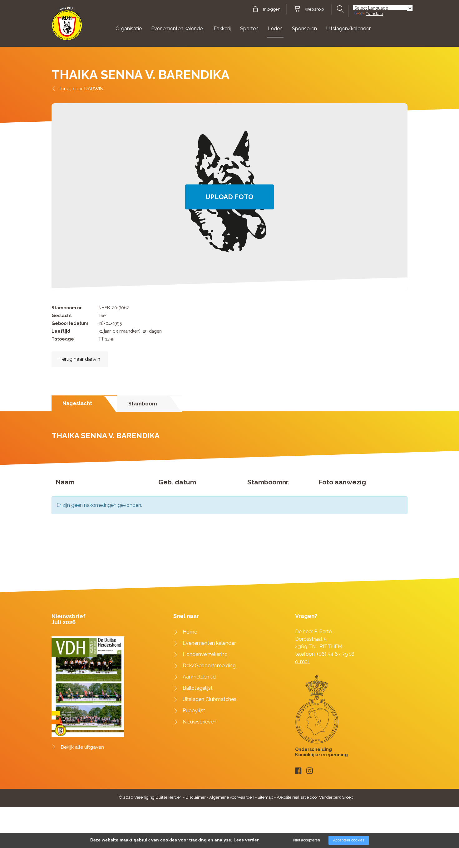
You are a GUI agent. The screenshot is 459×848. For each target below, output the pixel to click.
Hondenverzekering (205, 654)
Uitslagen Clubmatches (209, 699)
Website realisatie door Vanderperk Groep (315, 797)
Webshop (314, 9)
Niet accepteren (306, 840)
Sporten (249, 29)
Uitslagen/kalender (348, 29)
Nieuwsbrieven (199, 722)
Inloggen (271, 9)
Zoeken (340, 9)
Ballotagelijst (198, 688)
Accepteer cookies (348, 840)
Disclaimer (195, 797)
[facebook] (298, 770)
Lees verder (246, 839)
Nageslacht (77, 403)
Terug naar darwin (79, 359)
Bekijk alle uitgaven (82, 747)
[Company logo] (67, 26)
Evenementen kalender (177, 29)
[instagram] (309, 770)
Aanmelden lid (199, 677)
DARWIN (93, 88)
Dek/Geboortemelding (209, 666)
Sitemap (265, 797)
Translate (374, 13)
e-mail (302, 661)
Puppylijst (194, 710)
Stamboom (142, 404)
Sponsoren (304, 29)
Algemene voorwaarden (231, 797)
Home (190, 632)
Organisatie (129, 29)
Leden (275, 29)
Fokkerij (222, 29)
